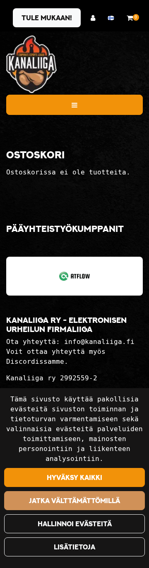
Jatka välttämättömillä (74, 500)
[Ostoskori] (130, 18)
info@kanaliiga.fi (99, 342)
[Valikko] (74, 105)
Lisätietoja (74, 547)
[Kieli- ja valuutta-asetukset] (113, 18)
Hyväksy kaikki (74, 477)
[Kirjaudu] (95, 18)
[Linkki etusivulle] (31, 64)
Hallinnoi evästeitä (75, 523)
